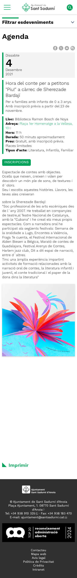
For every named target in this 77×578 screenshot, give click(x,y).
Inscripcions (16, 162)
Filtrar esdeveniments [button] (27, 22)
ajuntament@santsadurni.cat (42, 517)
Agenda (15, 37)
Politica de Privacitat (38, 561)
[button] (7, 9)
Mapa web (38, 554)
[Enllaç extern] (38, 532)
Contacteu (38, 550)
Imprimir (18, 465)
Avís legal (38, 558)
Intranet (38, 569)
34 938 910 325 (24, 513)
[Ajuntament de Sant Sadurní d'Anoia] (38, 10)
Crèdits (38, 565)
